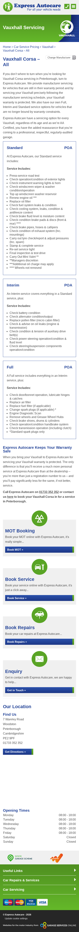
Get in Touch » (16, 690)
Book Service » (16, 598)
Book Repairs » (17, 641)
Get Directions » (15, 751)
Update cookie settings (16, 918)
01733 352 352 (49, 492)
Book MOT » (15, 549)
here (10, 496)
